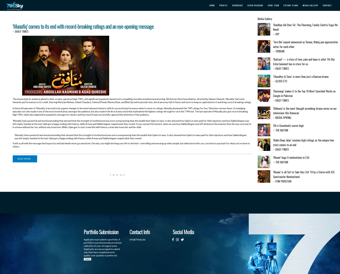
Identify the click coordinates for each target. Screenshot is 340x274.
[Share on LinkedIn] (121, 174)
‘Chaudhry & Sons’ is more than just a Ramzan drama (300, 78)
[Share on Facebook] (110, 174)
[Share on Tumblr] (124, 174)
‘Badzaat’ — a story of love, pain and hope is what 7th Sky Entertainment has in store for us (304, 64)
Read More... (25, 159)
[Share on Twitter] (113, 174)
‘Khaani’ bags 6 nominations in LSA (291, 159)
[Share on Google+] (117, 174)
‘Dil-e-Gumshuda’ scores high (288, 127)
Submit (87, 259)
